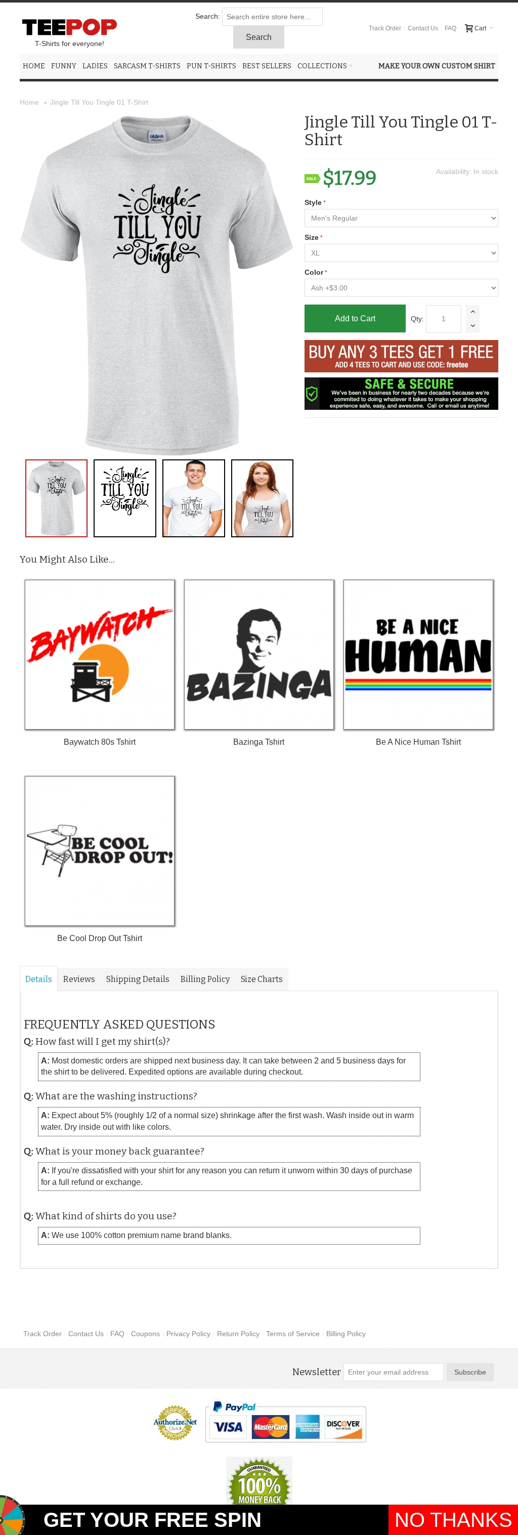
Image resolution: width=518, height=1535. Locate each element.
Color (314, 272)
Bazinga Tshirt (258, 742)
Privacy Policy (188, 1334)
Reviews (79, 979)
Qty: (417, 319)
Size (312, 237)
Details (38, 979)
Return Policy (238, 1334)
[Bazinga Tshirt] (259, 654)
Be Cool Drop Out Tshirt (99, 938)
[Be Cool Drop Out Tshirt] (99, 851)
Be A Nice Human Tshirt (418, 742)
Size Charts (262, 979)
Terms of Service (293, 1334)
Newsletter (316, 1372)
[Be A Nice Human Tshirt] (418, 654)
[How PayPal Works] (285, 1421)
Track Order (385, 28)
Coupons (145, 1334)
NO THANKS (453, 1520)
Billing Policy (205, 979)
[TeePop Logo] (69, 27)
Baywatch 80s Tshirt (100, 742)
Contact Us (423, 28)
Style (313, 202)
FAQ (450, 28)
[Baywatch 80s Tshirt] (99, 654)
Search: (207, 16)
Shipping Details (137, 979)
